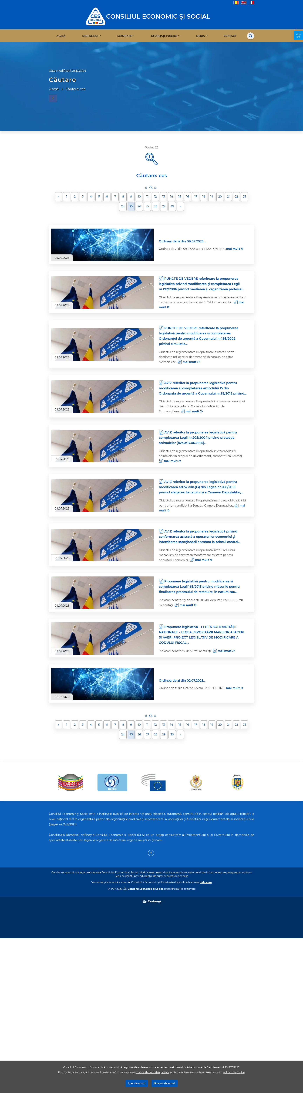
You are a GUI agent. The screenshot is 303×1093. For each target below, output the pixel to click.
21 (228, 196)
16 (187, 196)
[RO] (236, 2)
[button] (298, 35)
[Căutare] (250, 35)
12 (155, 196)
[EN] (243, 2)
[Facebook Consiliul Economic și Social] (151, 853)
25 (131, 206)
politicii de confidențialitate (152, 1072)
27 (147, 206)
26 (139, 206)
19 (211, 196)
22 (236, 196)
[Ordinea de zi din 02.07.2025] (102, 684)
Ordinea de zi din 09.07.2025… (182, 241)
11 (147, 196)
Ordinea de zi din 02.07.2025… (182, 680)
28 (155, 206)
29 (164, 206)
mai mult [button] (233, 248)
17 (195, 196)
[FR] (251, 2)
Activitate (124, 36)
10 (139, 196)
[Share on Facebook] (53, 98)
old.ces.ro (206, 882)
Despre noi (90, 36)
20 (220, 196)
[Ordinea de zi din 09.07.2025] (102, 245)
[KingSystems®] (151, 901)
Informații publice (163, 36)
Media (200, 36)
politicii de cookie (234, 1072)
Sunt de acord (136, 1083)
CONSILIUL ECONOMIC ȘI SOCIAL (158, 16)
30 (172, 206)
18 (203, 196)
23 (244, 196)
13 (163, 196)
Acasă (61, 36)
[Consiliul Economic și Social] (95, 16)
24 (123, 206)
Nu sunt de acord (164, 1083)
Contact (230, 36)
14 (171, 196)
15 (179, 196)
